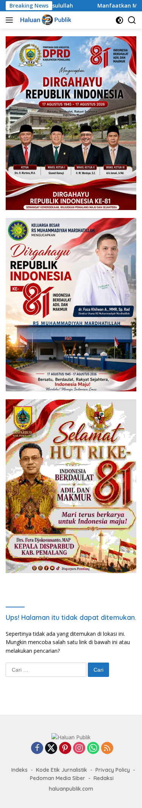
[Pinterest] (65, 748)
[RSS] (107, 748)
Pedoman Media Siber (57, 778)
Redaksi (104, 778)
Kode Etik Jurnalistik (61, 769)
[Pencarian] (132, 20)
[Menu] (11, 20)
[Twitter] (51, 748)
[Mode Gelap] (119, 20)
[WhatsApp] (93, 748)
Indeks (19, 769)
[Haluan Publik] (46, 20)
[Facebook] (37, 748)
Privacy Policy (112, 769)
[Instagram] (79, 748)
